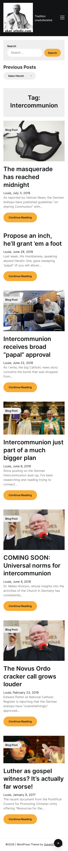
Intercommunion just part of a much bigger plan (33, 449)
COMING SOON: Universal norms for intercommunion (31, 565)
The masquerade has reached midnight (28, 176)
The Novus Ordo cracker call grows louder (29, 676)
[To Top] (58, 843)
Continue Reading (20, 217)
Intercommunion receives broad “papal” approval (27, 346)
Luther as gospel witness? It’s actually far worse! (33, 778)
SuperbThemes (53, 844)
